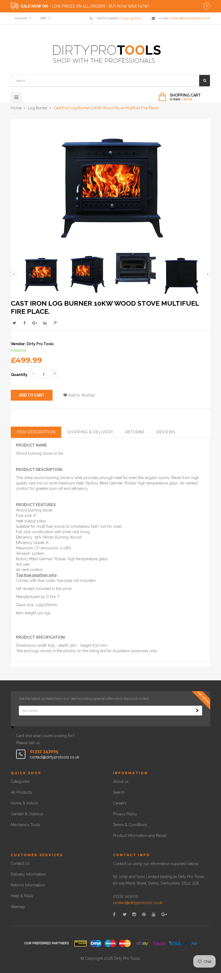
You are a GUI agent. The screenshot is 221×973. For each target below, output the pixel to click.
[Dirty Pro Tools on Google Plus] (164, 914)
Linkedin (45, 322)
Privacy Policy (125, 814)
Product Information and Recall (140, 835)
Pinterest (55, 322)
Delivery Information (28, 874)
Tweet (14, 322)
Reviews (165, 432)
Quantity (19, 374)
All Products (21, 792)
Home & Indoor (24, 803)
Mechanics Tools (25, 825)
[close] (206, 6)
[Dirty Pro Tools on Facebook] (114, 914)
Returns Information (28, 885)
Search (119, 792)
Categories (20, 781)
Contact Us (20, 863)
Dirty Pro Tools (40, 344)
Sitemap (18, 907)
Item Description (36, 432)
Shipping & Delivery (90, 432)
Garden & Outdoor (27, 814)
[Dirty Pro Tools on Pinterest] (144, 914)
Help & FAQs (22, 896)
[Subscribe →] (197, 711)
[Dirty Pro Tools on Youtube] (154, 914)
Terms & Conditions (130, 825)
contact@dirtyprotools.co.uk (138, 903)
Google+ (34, 322)
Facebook (24, 322)
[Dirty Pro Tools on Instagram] (134, 914)
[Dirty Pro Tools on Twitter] (125, 914)
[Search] (204, 80)
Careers (119, 803)
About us (121, 781)
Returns (134, 432)
